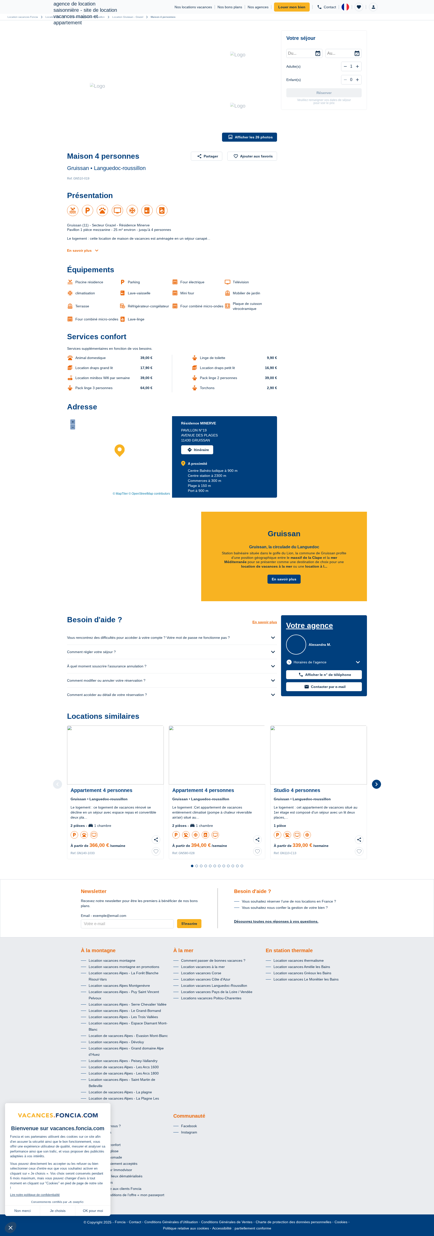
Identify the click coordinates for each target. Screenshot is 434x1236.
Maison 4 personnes (163, 17)
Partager (211, 156)
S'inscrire (189, 924)
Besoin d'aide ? (252, 891)
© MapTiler (120, 493)
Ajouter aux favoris (256, 156)
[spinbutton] (351, 66)
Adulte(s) (293, 66)
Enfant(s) (293, 80)
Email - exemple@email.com (103, 916)
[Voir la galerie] (143, 86)
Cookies (341, 1222)
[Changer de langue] (345, 7)
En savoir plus (79, 250)
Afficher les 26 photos (254, 137)
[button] (359, 7)
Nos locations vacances (193, 7)
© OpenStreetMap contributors (149, 493)
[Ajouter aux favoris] (156, 851)
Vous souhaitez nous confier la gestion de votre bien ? (285, 908)
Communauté (189, 1116)
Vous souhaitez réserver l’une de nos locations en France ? (289, 901)
